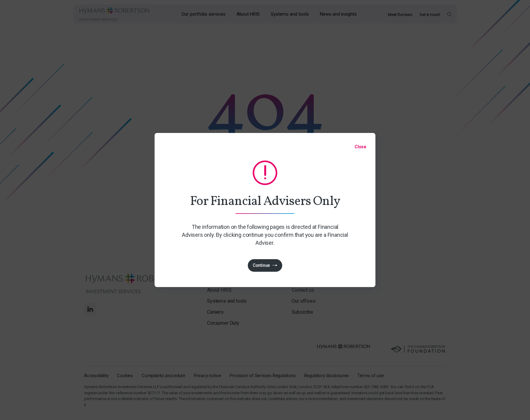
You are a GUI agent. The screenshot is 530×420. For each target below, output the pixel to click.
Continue (261, 265)
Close (360, 146)
